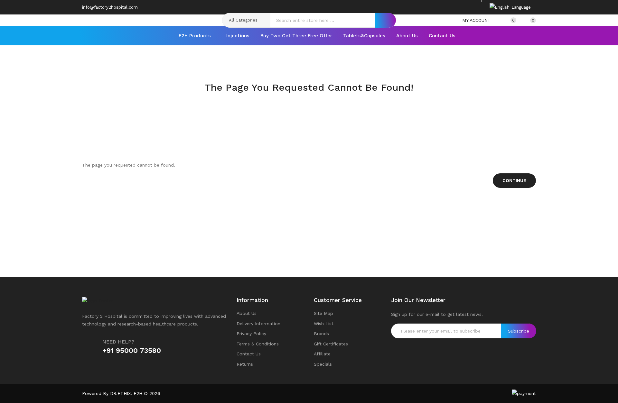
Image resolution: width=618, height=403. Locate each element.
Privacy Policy (251, 333)
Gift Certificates (331, 343)
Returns (245, 364)
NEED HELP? (118, 342)
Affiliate (322, 353)
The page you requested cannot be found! (319, 100)
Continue (514, 180)
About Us (247, 313)
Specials (323, 364)
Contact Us (249, 353)
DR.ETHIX (120, 393)
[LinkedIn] (458, 7)
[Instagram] (448, 7)
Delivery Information (258, 323)
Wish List (323, 323)
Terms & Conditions (258, 343)
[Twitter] (438, 7)
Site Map (323, 313)
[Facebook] (429, 7)
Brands (321, 333)
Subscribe (518, 331)
